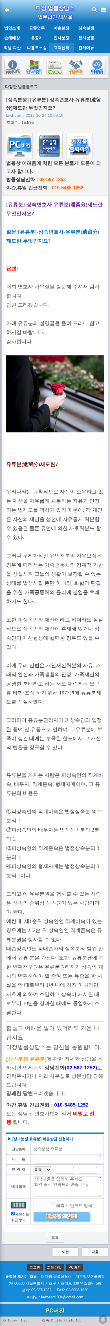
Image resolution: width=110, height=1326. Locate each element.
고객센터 (61, 47)
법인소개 (12, 28)
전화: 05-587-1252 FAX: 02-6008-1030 (55, 1290)
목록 (55, 1237)
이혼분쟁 (61, 28)
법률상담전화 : (36, 179)
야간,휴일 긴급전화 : (44, 187)
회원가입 (54, 1267)
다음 (95, 1252)
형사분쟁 (86, 38)
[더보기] (103, 38)
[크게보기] (55, 394)
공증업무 (37, 28)
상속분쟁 (86, 28)
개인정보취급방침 (90, 1276)
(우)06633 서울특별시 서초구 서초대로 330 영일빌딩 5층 (55, 1283)
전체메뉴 (86, 48)
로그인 (34, 1267)
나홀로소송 (37, 47)
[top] (103, 1319)
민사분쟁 (61, 38)
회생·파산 (12, 47)
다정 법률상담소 (55, 8)
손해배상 (12, 38)
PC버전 (75, 1267)
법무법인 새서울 (55, 17)
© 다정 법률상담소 (56, 1276)
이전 (65, 1252)
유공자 (37, 38)
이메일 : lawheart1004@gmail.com (55, 1297)
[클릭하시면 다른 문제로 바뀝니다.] (18, 1205)
